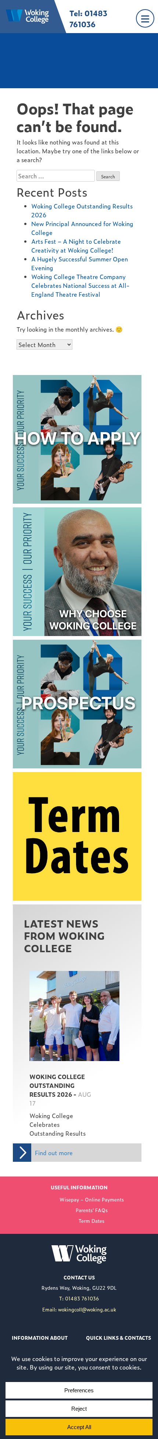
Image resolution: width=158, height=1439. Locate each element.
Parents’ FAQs (92, 1210)
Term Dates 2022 (37, 776)
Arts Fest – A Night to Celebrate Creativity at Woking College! (76, 245)
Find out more (54, 1152)
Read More (39, 969)
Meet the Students (39, 511)
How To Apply (32, 379)
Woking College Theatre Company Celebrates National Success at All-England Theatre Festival (80, 285)
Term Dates (91, 1220)
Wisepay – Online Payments (92, 1199)
